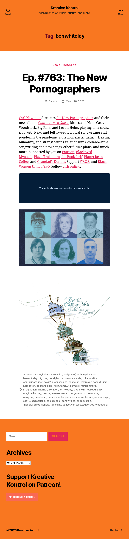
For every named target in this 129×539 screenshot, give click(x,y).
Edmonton (29, 385)
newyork (28, 397)
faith (56, 385)
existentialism (44, 385)
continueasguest (32, 382)
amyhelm (42, 374)
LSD (99, 389)
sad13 (26, 400)
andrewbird (55, 374)
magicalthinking (32, 393)
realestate (87, 397)
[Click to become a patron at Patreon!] (37, 497)
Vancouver (68, 404)
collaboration (90, 378)
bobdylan (54, 378)
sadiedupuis (38, 400)
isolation (53, 389)
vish (54, 101)
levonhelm (79, 389)
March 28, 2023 (75, 101)
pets (50, 397)
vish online (71, 167)
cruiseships (60, 382)
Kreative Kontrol (64, 8)
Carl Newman (30, 118)
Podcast (69, 65)
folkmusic (74, 385)
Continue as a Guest (53, 123)
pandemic (40, 397)
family (63, 385)
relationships (101, 397)
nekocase (92, 393)
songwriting (68, 400)
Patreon (68, 152)
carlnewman (68, 378)
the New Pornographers (74, 118)
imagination (30, 389)
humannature (88, 385)
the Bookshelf (71, 157)
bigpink (43, 378)
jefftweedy (65, 389)
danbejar (74, 382)
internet (42, 389)
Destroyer (85, 382)
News (56, 65)
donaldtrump (100, 382)
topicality (55, 404)
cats (78, 378)
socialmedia (54, 400)
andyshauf (70, 374)
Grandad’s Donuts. (51, 162)
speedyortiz (84, 400)
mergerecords (77, 393)
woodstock (101, 404)
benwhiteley (30, 378)
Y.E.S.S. (85, 162)
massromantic (59, 393)
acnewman (29, 374)
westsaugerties (85, 404)
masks (46, 393)
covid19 (48, 382)
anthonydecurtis (86, 374)
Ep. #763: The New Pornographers (64, 83)
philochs (59, 397)
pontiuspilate (72, 397)
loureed (91, 389)
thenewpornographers (36, 404)
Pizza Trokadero (47, 157)
